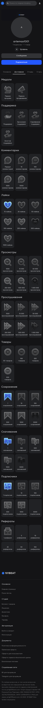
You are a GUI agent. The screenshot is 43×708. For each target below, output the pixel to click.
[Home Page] (3, 3)
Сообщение (21, 56)
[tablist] (21, 72)
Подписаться (21, 62)
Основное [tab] (7, 72)
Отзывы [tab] (30, 72)
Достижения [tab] (19, 72)
